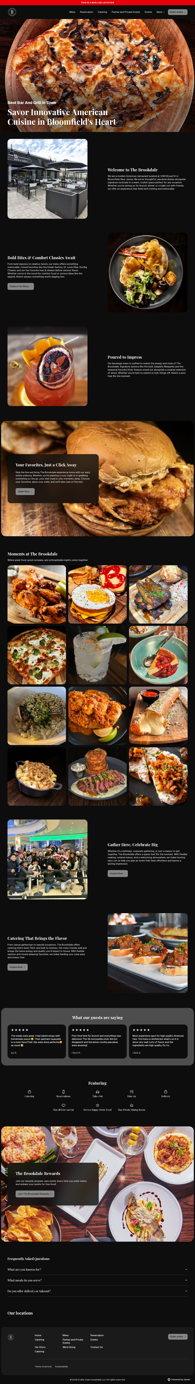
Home (38, 1335)
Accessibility (61, 1366)
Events (148, 12)
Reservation (86, 12)
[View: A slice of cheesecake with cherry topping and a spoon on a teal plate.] (158, 655)
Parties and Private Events (126, 12)
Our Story (40, 1347)
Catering (102, 12)
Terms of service (43, 1366)
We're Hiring (69, 1347)
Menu (72, 12)
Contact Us (96, 1347)
